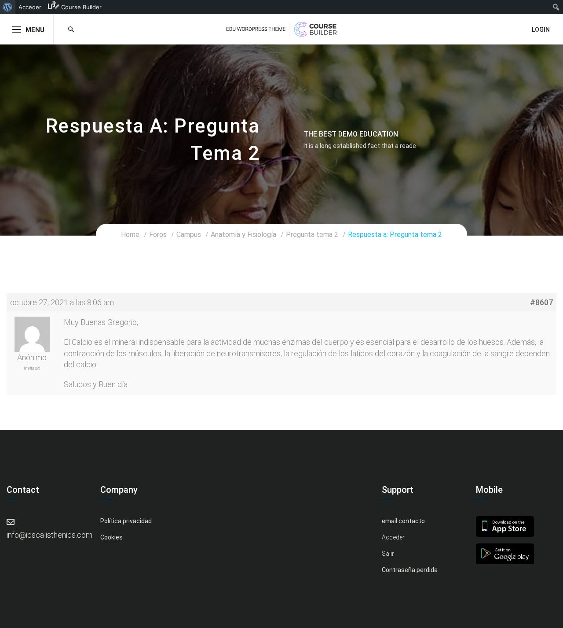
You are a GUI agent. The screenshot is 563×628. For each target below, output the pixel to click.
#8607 (541, 302)
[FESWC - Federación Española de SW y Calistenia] (281, 28)
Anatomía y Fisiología (243, 234)
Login (541, 29)
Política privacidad (126, 521)
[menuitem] (7, 7)
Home (130, 234)
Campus (188, 234)
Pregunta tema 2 (312, 234)
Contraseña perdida (410, 569)
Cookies (111, 537)
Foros (158, 234)
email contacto (403, 521)
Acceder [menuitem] (29, 7)
